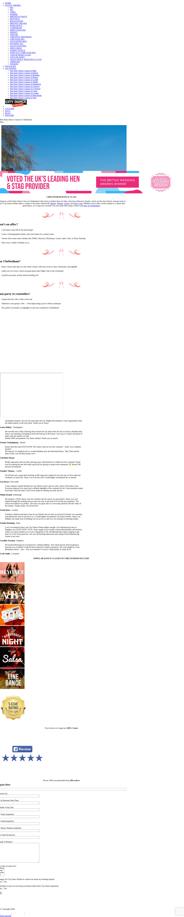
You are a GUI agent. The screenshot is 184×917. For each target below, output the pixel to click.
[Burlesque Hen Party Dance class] (12, 646)
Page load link (5, 916)
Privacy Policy (18, 913)
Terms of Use (5, 913)
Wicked (60, 203)
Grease (66, 203)
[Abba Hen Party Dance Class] (12, 603)
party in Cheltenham (91, 206)
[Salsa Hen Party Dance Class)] (12, 667)
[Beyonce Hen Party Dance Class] (12, 582)
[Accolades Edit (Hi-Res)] (92, 193)
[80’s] (12, 625)
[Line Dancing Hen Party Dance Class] (12, 688)
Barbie (53, 203)
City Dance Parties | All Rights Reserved (16, 911)
